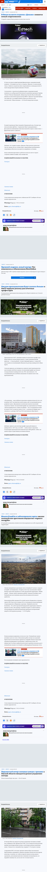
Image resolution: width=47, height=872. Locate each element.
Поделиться (42, 45)
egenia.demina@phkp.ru (14, 206)
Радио (30, 4)
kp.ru (42, 211)
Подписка (43, 4)
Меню (2, 1)
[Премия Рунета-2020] (19, 1)
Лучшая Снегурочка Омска (17, 8)
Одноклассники (8, 186)
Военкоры (34, 8)
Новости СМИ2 (6, 739)
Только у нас (27, 8)
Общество (19, 134)
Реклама (36, 4)
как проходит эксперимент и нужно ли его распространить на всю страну (28, 139)
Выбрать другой (8, 9)
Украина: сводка (42, 8)
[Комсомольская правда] (11, 1)
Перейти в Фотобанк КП (19, 584)
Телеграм (6, 161)
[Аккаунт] (45, 1)
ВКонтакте (7, 190)
